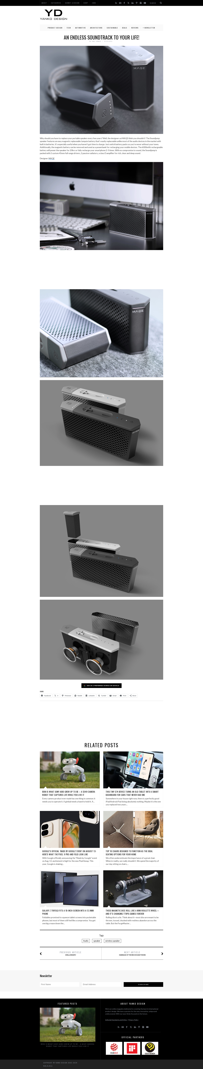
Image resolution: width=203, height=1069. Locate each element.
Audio (85, 941)
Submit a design (72, 3)
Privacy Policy (133, 1020)
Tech (69, 28)
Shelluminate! (71, 953)
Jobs (94, 3)
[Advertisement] (120, 14)
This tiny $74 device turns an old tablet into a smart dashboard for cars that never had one (132, 793)
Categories (56, 3)
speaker (96, 941)
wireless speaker (112, 941)
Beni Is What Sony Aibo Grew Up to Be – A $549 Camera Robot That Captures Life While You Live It (68, 793)
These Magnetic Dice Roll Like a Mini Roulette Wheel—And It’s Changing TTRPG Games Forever (132, 912)
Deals (124, 28)
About (44, 3)
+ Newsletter (149, 28)
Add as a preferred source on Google (103, 685)
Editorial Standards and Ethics (116, 1020)
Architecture (96, 28)
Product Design (55, 28)
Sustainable (112, 28)
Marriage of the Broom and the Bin (132, 953)
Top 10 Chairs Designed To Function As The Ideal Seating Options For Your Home (129, 853)
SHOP (86, 3)
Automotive (80, 28)
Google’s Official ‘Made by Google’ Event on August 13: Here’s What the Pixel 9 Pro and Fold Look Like (69, 853)
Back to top (47, 1065)
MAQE (52, 158)
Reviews (135, 28)
